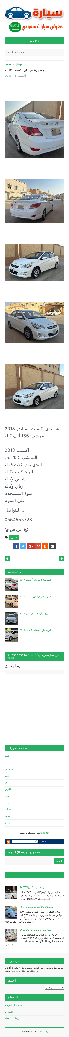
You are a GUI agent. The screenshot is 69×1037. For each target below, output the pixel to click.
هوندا (7, 815)
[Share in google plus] (31, 546)
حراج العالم (44, 1031)
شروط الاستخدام (13, 1018)
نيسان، (8, 809)
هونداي (14, 537)
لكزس (8, 789)
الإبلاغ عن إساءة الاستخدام (23, 875)
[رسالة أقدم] (7, 558)
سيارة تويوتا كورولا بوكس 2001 (37, 906)
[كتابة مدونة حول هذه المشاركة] (45, 546)
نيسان (8, 802)
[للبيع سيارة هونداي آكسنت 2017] (11, 584)
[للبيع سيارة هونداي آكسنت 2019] (11, 601)
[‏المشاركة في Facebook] (16, 546)
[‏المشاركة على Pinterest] (38, 546)
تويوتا (7, 762)
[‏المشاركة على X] (23, 546)
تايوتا (7, 755)
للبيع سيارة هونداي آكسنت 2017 (36, 579)
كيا (6, 782)
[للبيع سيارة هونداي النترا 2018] (11, 618)
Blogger (44, 832)
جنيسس (9, 769)
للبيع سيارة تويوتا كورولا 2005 (35, 929)
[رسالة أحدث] (61, 558)
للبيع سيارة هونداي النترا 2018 (34, 613)
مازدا (7, 795)
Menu (36, 40)
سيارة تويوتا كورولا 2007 (33, 887)
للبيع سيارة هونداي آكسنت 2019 (36, 596)
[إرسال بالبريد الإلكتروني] (52, 546)
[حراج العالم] (34, 17)
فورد (7, 775)
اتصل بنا (9, 1011)
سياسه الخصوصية (13, 1005)
